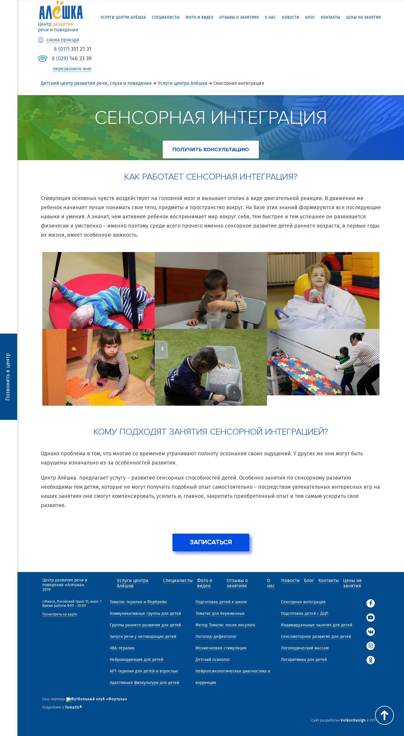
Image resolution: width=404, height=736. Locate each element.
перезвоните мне (72, 69)
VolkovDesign (353, 720)
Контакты (330, 17)
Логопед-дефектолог (216, 636)
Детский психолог (212, 659)
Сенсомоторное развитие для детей (316, 636)
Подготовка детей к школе (221, 602)
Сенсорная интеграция (303, 602)
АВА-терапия (122, 648)
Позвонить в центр (7, 376)
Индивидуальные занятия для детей (316, 625)
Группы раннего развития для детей (145, 625)
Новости (290, 17)
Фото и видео (200, 17)
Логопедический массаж (305, 648)
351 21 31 (72, 49)
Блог (310, 17)
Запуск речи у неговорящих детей (143, 636)
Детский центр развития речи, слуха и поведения (96, 83)
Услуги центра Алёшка (123, 17)
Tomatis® (73, 707)
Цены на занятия (363, 17)
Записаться (211, 542)
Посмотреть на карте (59, 614)
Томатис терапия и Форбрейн (138, 602)
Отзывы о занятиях (239, 17)
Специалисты (166, 17)
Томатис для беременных (220, 613)
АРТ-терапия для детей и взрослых (144, 671)
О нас (270, 17)
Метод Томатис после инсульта (225, 625)
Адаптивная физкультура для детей (144, 682)
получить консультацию (210, 149)
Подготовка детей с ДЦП (304, 613)
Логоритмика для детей (304, 659)
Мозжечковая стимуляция (220, 648)
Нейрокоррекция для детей (136, 659)
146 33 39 (71, 58)
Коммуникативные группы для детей (145, 613)
